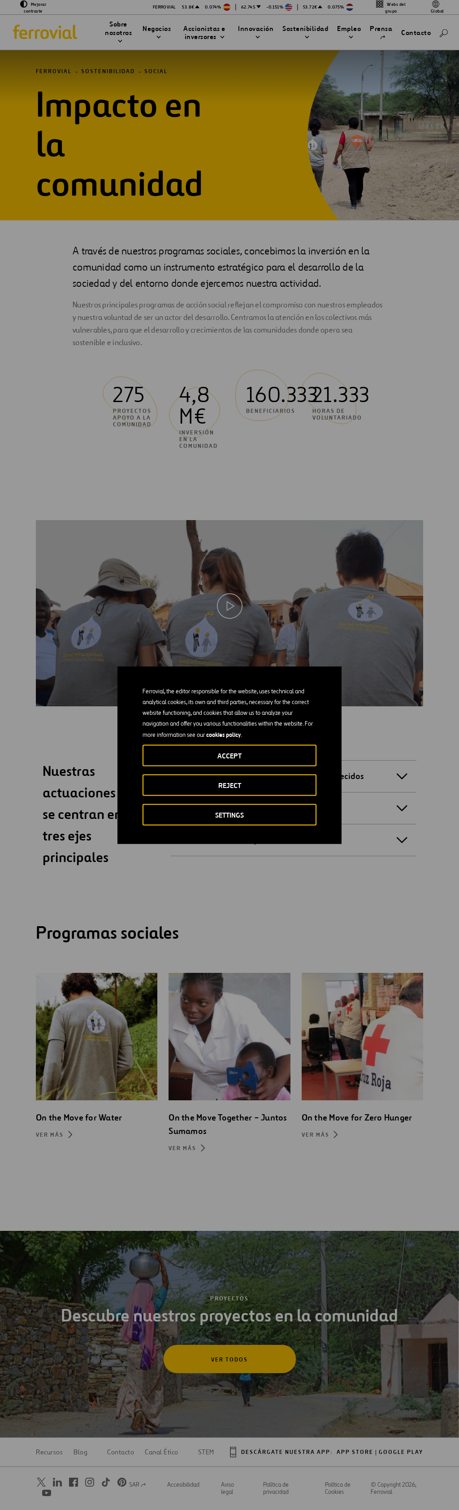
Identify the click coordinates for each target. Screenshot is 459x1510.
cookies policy (223, 734)
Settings (229, 814)
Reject (229, 785)
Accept (229, 755)
